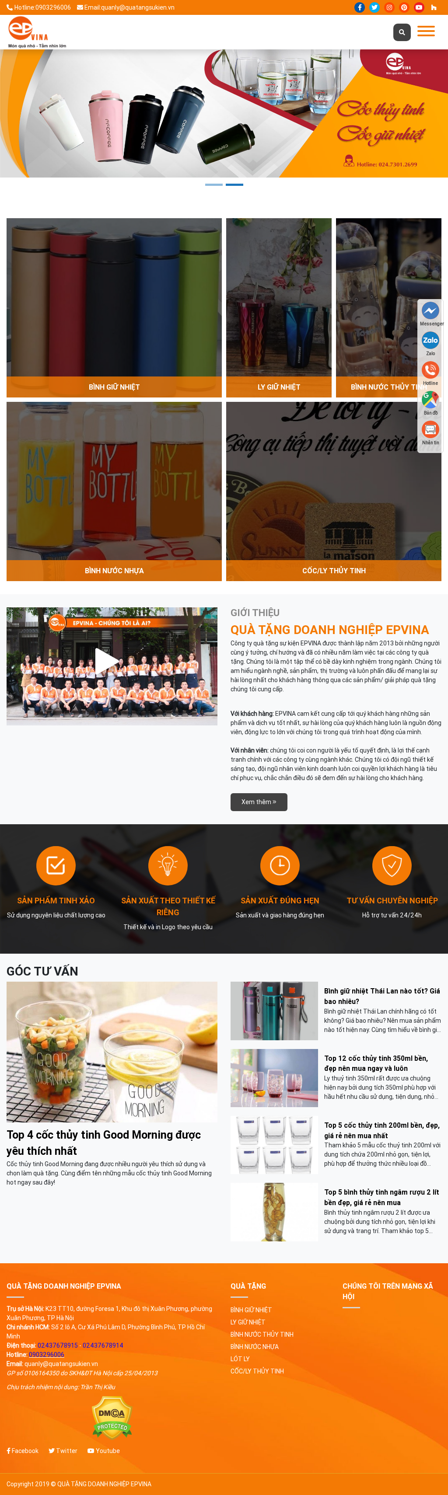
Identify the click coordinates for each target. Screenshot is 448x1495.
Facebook (24, 1451)
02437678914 (103, 1345)
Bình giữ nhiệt (251, 1310)
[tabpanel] (224, 113)
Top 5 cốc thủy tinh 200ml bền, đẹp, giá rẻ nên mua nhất (382, 1130)
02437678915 (58, 1345)
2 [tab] (234, 185)
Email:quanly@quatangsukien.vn (129, 7)
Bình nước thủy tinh (262, 1334)
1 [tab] (214, 185)
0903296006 (46, 1355)
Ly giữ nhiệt (248, 1322)
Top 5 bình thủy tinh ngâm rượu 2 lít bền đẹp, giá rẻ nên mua (381, 1197)
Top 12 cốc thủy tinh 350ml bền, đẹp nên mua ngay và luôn (376, 1063)
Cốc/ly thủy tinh (257, 1371)
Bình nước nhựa (255, 1347)
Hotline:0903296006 (42, 7)
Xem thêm (257, 802)
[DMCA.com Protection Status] (112, 1418)
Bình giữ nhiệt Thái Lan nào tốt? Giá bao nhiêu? (382, 996)
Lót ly (240, 1359)
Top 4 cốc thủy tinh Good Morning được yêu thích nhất (104, 1143)
